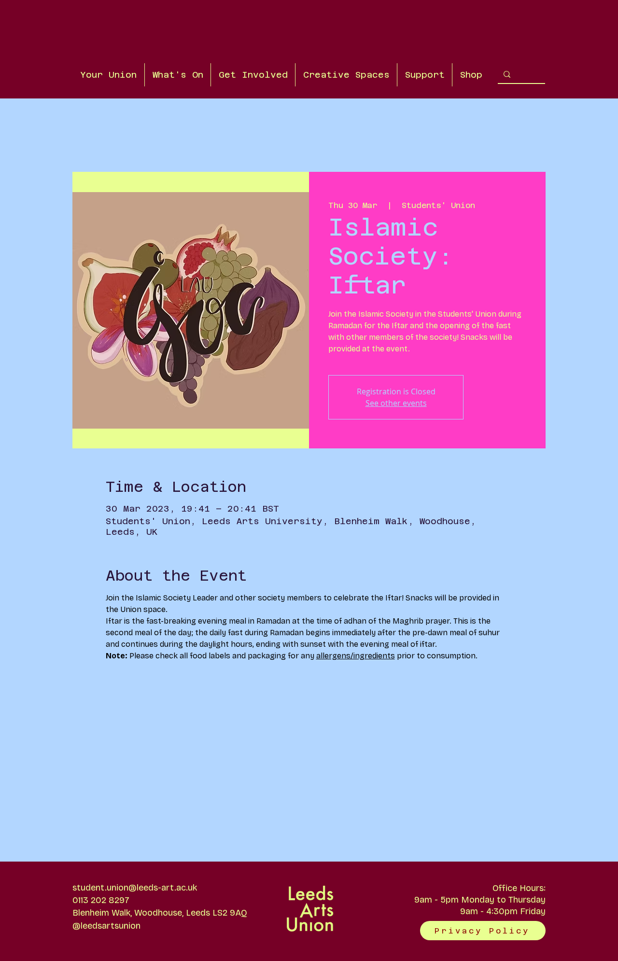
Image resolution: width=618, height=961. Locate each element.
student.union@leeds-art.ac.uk (134, 887)
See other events (396, 403)
